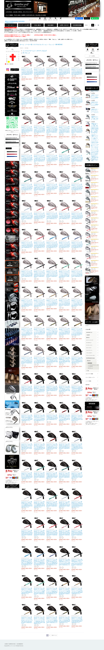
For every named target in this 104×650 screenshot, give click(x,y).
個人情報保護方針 (20, 643)
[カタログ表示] (98, 25)
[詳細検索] (90, 25)
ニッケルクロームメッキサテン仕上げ (35, 51)
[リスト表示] (95, 25)
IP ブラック (26, 53)
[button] (92, 91)
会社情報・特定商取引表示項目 (10, 643)
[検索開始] (92, 25)
